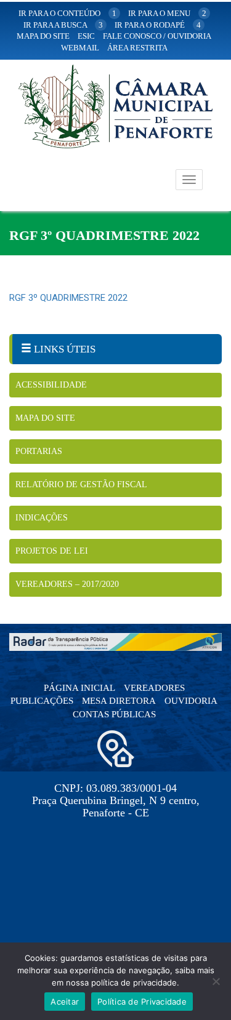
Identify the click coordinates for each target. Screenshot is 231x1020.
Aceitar (65, 1001)
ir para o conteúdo (67, 13)
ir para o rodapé (158, 25)
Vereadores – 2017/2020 (67, 584)
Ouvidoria (190, 701)
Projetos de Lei (51, 551)
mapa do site (43, 36)
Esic (86, 36)
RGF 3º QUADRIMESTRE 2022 (68, 297)
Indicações (41, 517)
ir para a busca (63, 25)
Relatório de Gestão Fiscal (81, 484)
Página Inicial (79, 688)
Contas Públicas (114, 714)
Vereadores (154, 688)
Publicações (41, 701)
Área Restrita (137, 47)
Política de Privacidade (142, 1001)
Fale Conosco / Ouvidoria (157, 36)
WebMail (80, 47)
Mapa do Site (45, 418)
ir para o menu (167, 13)
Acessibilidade (51, 384)
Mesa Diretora (119, 701)
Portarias (38, 451)
